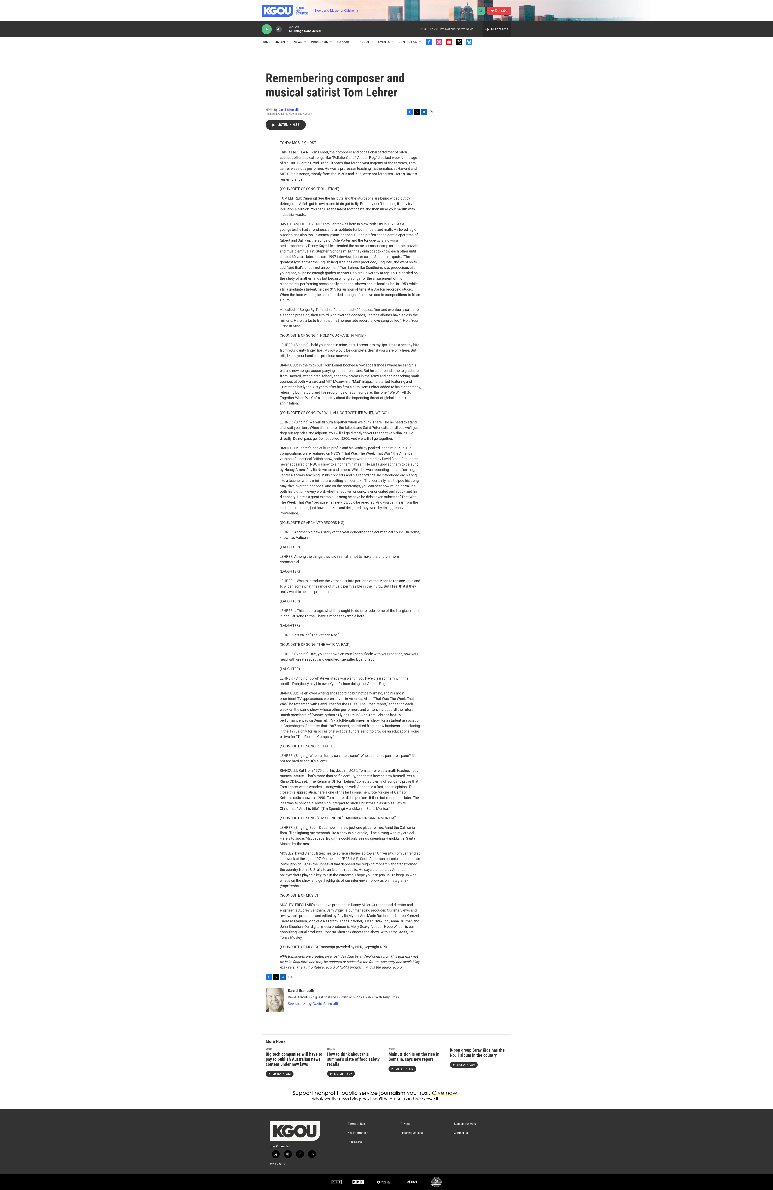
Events (384, 41)
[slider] (285, 29)
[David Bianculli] (275, 1000)
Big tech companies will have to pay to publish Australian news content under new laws (294, 1059)
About (365, 41)
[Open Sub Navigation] (288, 41)
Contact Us (408, 41)
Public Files (355, 1141)
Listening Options (412, 1132)
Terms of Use (356, 1123)
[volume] (278, 29)
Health (331, 1049)
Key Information (358, 1132)
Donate (501, 10)
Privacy (405, 1123)
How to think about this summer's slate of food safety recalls (353, 1059)
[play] (267, 29)
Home (266, 41)
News (298, 41)
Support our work (465, 1123)
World (269, 1049)
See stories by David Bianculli (313, 1003)
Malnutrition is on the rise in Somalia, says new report (414, 1057)
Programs (319, 41)
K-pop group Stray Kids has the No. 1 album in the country (477, 1053)
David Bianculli (288, 110)
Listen (280, 41)
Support (344, 41)
